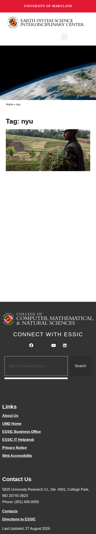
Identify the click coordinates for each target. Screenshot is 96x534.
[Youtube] (54, 346)
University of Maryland (48, 6)
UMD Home (11, 424)
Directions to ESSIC (19, 519)
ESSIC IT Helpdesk (18, 440)
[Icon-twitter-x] (42, 346)
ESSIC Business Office (21, 432)
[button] (64, 36)
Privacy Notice (14, 448)
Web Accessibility (17, 456)
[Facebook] (31, 346)
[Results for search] (36, 378)
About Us (10, 416)
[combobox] (36, 366)
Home (9, 104)
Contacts (10, 511)
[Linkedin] (65, 346)
